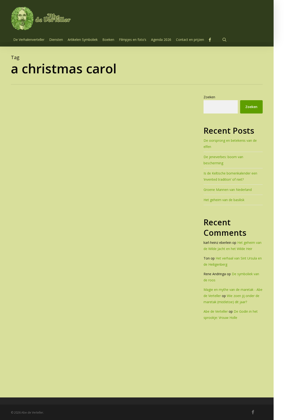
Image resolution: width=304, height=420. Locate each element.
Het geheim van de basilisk (224, 200)
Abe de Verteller (216, 311)
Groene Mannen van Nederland (228, 189)
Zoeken (209, 97)
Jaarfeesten (43, 347)
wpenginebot (63, 376)
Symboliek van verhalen (75, 347)
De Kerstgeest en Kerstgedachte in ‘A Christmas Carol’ (110, 358)
